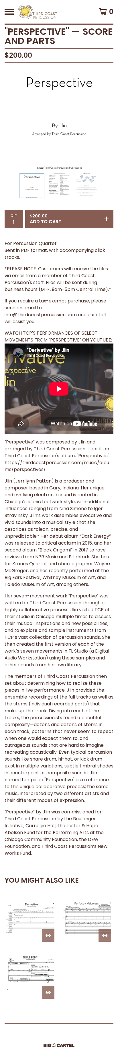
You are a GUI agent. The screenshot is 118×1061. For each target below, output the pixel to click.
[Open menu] (9, 11)
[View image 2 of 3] (59, 185)
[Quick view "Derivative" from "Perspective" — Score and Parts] (48, 935)
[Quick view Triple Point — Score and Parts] (48, 992)
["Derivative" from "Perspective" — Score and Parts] (30, 918)
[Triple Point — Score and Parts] (30, 974)
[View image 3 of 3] (86, 185)
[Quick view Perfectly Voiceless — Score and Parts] (105, 935)
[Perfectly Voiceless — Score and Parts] (87, 918)
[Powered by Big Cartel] (59, 1045)
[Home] (37, 12)
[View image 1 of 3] (31, 185)
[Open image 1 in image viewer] (59, 119)
